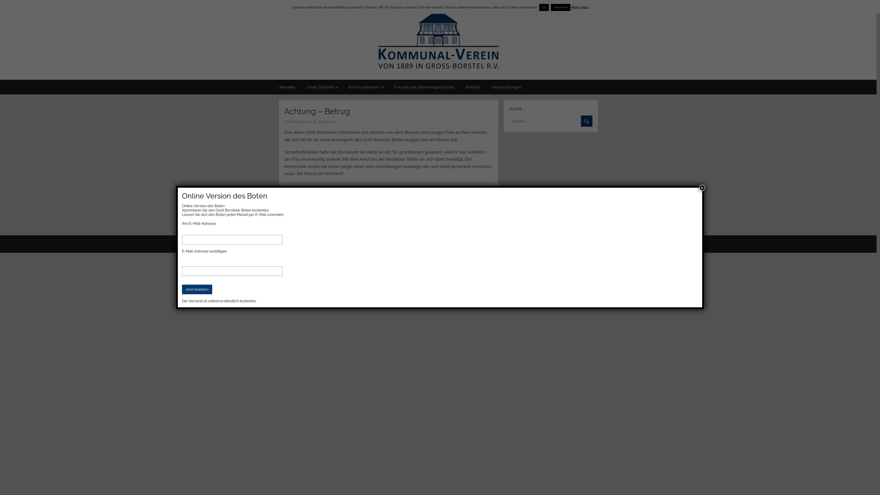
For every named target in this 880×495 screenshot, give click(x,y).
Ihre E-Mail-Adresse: (199, 223)
